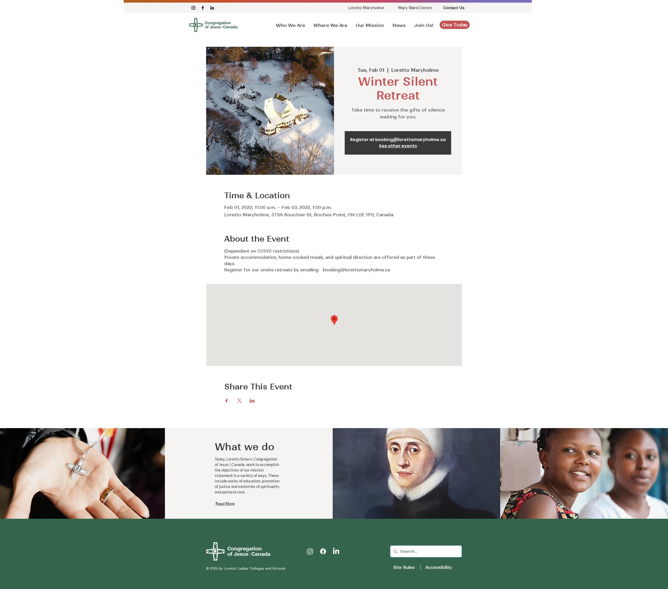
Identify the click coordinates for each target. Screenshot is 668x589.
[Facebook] (202, 7)
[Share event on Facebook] (226, 401)
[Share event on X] (239, 401)
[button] (399, 23)
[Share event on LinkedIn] (252, 401)
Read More (225, 503)
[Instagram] (193, 7)
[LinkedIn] (212, 7)
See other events (398, 146)
